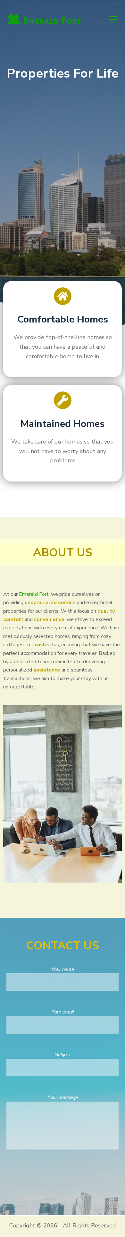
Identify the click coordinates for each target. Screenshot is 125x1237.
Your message (62, 1097)
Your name (62, 969)
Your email (63, 1011)
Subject (63, 1054)
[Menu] (114, 19)
